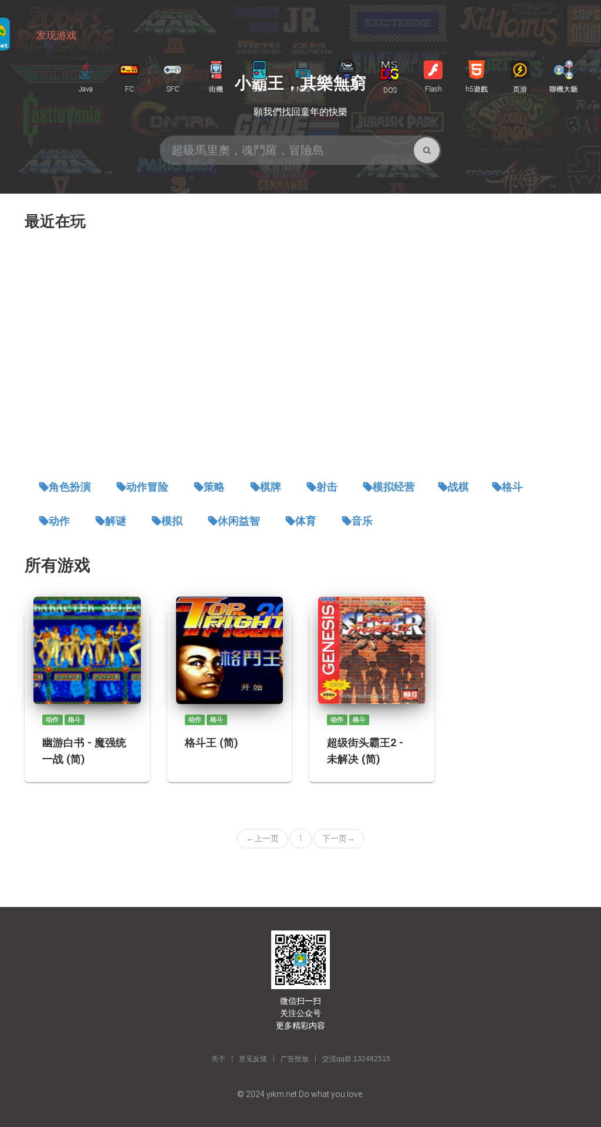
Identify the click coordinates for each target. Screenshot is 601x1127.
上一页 (262, 838)
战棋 (458, 487)
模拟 (172, 521)
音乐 (362, 521)
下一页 (338, 838)
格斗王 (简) (211, 742)
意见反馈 (253, 1059)
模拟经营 (394, 487)
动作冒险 (147, 487)
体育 (305, 521)
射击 (326, 487)
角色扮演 (70, 487)
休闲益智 (239, 521)
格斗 (512, 487)
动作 (59, 521)
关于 (218, 1059)
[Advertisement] (300, 355)
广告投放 (295, 1059)
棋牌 (270, 487)
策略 (214, 487)
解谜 (115, 521)
